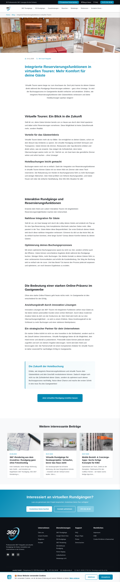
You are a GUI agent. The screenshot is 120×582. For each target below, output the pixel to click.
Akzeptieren (105, 577)
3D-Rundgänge (40, 8)
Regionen (41, 539)
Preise (77, 539)
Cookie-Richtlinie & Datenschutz (103, 539)
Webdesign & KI (61, 558)
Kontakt (40, 542)
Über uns (41, 532)
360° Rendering (61, 542)
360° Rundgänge (27, 8)
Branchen (65, 8)
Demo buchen (79, 542)
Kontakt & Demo (96, 8)
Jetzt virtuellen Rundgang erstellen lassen (60, 398)
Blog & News (87, 2)
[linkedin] (13, 554)
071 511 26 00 (107, 2)
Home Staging (60, 552)
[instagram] (18, 554)
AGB (94, 536)
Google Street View (62, 536)
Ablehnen (91, 577)
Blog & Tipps (79, 536)
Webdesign (74, 8)
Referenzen (84, 8)
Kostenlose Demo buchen (69, 2)
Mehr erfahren (74, 578)
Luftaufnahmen (61, 555)
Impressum (96, 532)
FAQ (96, 2)
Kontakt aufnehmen (64, 509)
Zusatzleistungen (53, 8)
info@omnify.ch (67, 570)
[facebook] (8, 554)
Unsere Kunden (43, 536)
